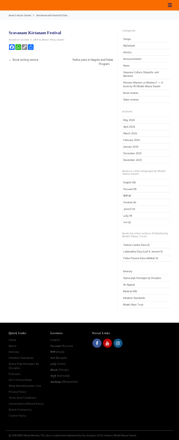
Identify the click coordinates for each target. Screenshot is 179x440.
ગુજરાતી (127, 208)
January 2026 (130, 146)
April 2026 (129, 126)
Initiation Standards (134, 297)
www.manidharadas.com (25, 385)
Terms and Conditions (23, 397)
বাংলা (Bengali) (59, 357)
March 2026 (130, 133)
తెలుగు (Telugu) (60, 369)
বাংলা (125, 222)
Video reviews (131, 99)
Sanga (127, 38)
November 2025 (132, 159)
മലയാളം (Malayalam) (64, 381)
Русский (128, 189)
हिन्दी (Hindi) (57, 351)
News (126, 65)
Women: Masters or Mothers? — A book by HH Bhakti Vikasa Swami (143, 84)
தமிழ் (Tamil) (58, 363)
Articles (127, 52)
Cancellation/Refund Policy (26, 403)
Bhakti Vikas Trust (133, 304)
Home (12, 339)
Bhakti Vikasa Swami (53, 39)
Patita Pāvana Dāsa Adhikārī (139, 258)
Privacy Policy (17, 391)
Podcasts (14, 373)
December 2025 (132, 153)
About (12, 345)
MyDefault (129, 45)
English (127, 182)
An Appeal (129, 284)
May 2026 (129, 120)
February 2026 (131, 139)
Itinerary (127, 271)
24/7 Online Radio (20, 379)
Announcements (132, 58)
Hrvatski (128, 202)
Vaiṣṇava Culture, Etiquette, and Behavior (141, 74)
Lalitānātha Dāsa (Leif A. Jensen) (141, 251)
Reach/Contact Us (20, 409)
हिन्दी (125, 195)
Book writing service (23, 59)
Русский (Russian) (62, 345)
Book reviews (130, 92)
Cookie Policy (17, 415)
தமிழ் (126, 215)
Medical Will (130, 291)
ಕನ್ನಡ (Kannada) (60, 375)
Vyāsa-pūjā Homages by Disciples (142, 277)
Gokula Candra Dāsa (135, 244)
